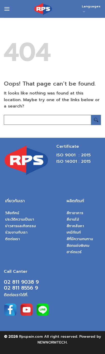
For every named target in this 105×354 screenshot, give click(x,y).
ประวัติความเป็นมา (19, 219)
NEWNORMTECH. (52, 342)
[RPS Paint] (43, 9)
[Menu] (7, 9)
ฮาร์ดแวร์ (74, 252)
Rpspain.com (31, 336)
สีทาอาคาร (75, 213)
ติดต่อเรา (12, 239)
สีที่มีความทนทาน (80, 239)
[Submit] (96, 120)
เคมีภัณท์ (74, 232)
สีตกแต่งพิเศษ (78, 245)
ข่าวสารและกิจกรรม (20, 226)
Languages (91, 6)
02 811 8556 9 (21, 288)
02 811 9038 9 (21, 282)
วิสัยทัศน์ (12, 213)
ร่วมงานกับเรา (16, 232)
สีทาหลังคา (75, 226)
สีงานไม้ (73, 219)
